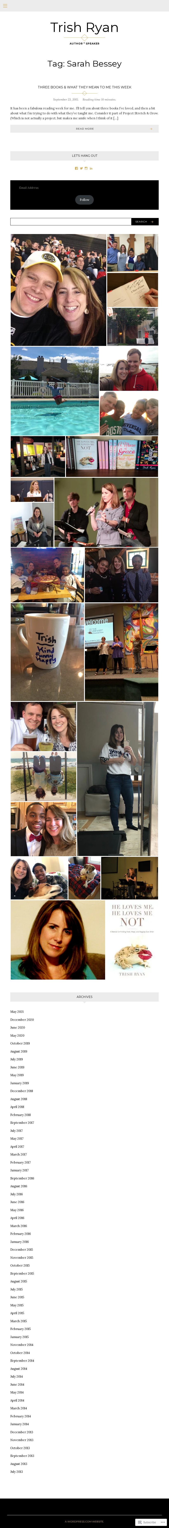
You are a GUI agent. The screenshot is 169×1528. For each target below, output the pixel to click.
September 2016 (22, 1178)
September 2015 (22, 1273)
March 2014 (18, 1408)
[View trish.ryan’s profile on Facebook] (76, 168)
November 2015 (21, 1258)
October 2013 (20, 1448)
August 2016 (18, 1186)
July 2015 (16, 1289)
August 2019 (18, 1051)
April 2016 (17, 1218)
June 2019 (17, 1067)
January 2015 (19, 1337)
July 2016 (16, 1194)
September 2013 (22, 1456)
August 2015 (18, 1281)
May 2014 (17, 1392)
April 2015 (17, 1313)
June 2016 (17, 1202)
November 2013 (21, 1440)
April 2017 (17, 1147)
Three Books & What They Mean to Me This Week (84, 87)
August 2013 (18, 1464)
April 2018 (17, 1107)
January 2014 (19, 1424)
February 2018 (20, 1115)
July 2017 (16, 1131)
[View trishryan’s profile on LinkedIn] (91, 168)
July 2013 (16, 1472)
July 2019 (16, 1059)
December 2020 (22, 1020)
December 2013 (21, 1432)
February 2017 (20, 1162)
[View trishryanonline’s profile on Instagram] (86, 168)
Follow (84, 200)
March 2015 (18, 1321)
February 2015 (20, 1329)
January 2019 (19, 1083)
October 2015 (20, 1265)
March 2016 (18, 1226)
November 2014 (21, 1345)
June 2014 (17, 1384)
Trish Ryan (84, 27)
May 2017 (16, 1138)
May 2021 (16, 1012)
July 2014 (16, 1376)
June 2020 (17, 1027)
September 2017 (22, 1123)
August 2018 (18, 1099)
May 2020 (17, 1035)
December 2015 (21, 1250)
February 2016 (20, 1234)
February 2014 (20, 1416)
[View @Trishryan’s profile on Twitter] (81, 168)
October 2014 (20, 1353)
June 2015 (17, 1297)
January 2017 (19, 1170)
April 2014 (17, 1400)
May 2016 (17, 1210)
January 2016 (19, 1242)
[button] (58, 290)
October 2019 (20, 1043)
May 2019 (17, 1075)
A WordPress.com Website (84, 1521)
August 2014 (18, 1369)
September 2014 (22, 1361)
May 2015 (16, 1305)
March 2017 (18, 1154)
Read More (85, 128)
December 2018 (21, 1091)
